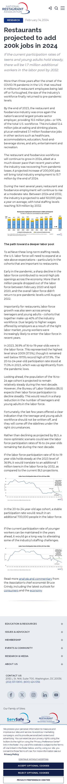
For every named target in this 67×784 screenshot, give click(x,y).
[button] (56, 8)
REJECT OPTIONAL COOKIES (33, 773)
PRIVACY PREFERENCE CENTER (33, 780)
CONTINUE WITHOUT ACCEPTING (33, 759)
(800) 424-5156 (31, 681)
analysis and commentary (35, 578)
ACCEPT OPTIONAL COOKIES (33, 765)
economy (36, 590)
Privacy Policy (11, 754)
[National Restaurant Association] (16, 8)
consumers (11, 590)
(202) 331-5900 (14, 681)
